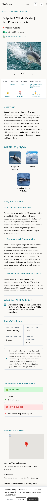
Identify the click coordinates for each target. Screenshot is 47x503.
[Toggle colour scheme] (41, 4)
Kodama (7, 4)
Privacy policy (10, 494)
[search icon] (35, 4)
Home (4, 11)
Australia (23, 11)
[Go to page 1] (21, 73)
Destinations (13, 11)
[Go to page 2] (23, 73)
